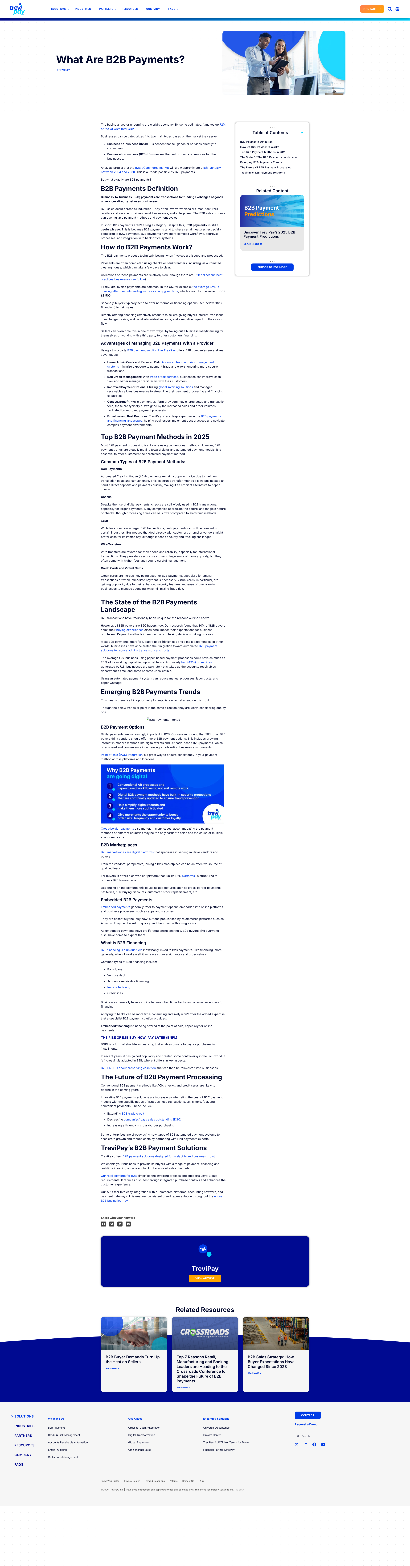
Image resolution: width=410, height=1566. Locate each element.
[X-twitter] (299, 1447)
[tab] (24, 1416)
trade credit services (164, 376)
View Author (205, 1278)
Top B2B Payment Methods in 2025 (263, 152)
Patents (173, 1481)
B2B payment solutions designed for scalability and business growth (170, 1156)
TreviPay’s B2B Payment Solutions (262, 172)
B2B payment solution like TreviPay (151, 350)
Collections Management (63, 1457)
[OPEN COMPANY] (162, 9)
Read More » (112, 1368)
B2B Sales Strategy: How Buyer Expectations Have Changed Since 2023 (271, 1362)
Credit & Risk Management (64, 1435)
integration (135, 754)
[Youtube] (325, 1447)
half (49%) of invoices (196, 662)
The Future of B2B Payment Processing (265, 167)
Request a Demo (306, 1424)
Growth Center (212, 1435)
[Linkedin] (307, 1447)
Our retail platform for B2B (119, 1175)
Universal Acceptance (216, 1427)
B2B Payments (56, 1427)
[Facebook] (316, 1447)
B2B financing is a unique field (121, 950)
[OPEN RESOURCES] (140, 9)
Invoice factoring (118, 987)
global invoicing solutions (176, 387)
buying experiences (130, 630)
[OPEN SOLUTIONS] (68, 9)
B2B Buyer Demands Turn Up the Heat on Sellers (133, 1359)
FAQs (201, 1481)
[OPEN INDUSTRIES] (93, 9)
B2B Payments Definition (256, 141)
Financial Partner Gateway (219, 1449)
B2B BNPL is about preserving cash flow (128, 1068)
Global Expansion (138, 1442)
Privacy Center (132, 1481)
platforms (188, 876)
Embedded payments (115, 907)
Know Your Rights (110, 1481)
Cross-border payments (117, 828)
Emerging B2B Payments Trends (261, 162)
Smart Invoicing (57, 1449)
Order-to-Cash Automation (144, 1427)
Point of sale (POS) (114, 754)
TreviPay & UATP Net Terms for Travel (226, 1442)
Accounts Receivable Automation (68, 1442)
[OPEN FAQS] (177, 9)
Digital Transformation (141, 1435)
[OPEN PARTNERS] (115, 9)
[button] (390, 9)
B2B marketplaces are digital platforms (127, 852)
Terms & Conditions (154, 1481)
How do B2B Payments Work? (259, 147)
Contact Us (188, 1481)
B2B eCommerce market (152, 167)
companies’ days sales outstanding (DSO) (152, 1119)
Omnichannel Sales (139, 1449)
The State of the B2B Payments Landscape (268, 157)
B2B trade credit (133, 1113)
